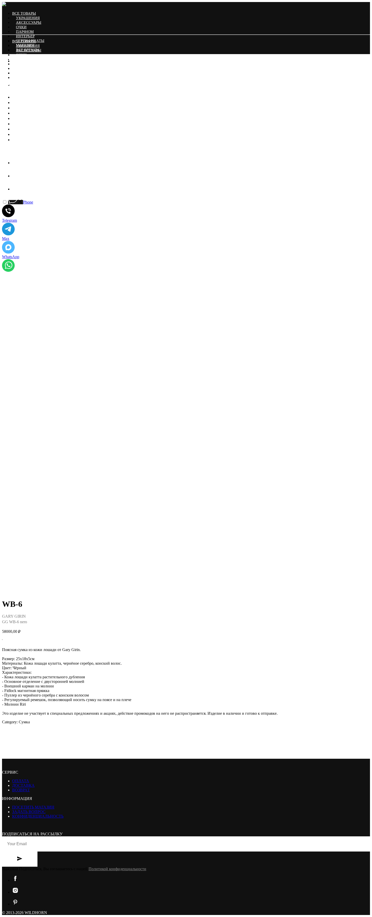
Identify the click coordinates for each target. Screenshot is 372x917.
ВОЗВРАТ (21, 790)
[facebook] (16, 163)
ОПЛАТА (20, 781)
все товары (24, 13)
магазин (25, 73)
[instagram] (15, 73)
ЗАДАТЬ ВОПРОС (29, 812)
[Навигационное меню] (5, 87)
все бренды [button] (27, 78)
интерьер (25, 36)
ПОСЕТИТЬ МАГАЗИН (33, 807)
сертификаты (30, 68)
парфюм (25, 32)
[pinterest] (15, 85)
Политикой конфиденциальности (117, 869)
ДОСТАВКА (23, 785)
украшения (28, 18)
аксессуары (28, 22)
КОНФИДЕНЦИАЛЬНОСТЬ (38, 816)
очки (21, 27)
